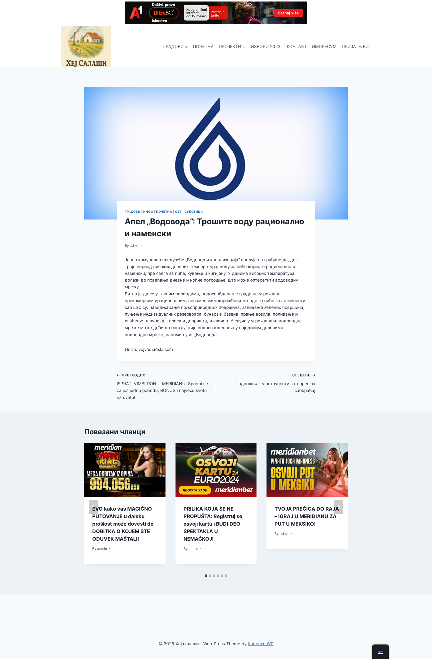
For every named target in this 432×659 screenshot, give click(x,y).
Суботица (193, 211)
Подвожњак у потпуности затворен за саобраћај (275, 383)
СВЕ (178, 211)
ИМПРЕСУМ (324, 46)
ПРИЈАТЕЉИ (355, 46)
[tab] (206, 575)
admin (135, 246)
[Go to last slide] (93, 507)
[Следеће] (338, 507)
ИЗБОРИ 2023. (266, 46)
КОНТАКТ (297, 46)
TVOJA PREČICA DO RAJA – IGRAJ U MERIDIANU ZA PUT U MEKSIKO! (306, 516)
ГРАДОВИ (132, 211)
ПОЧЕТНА (203, 46)
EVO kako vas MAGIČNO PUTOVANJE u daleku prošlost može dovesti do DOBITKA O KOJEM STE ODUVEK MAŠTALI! (123, 524)
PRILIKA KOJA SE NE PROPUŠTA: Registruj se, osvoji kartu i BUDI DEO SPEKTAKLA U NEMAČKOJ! (214, 524)
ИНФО (148, 211)
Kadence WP (261, 643)
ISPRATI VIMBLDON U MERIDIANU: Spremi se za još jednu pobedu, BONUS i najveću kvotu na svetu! (162, 386)
